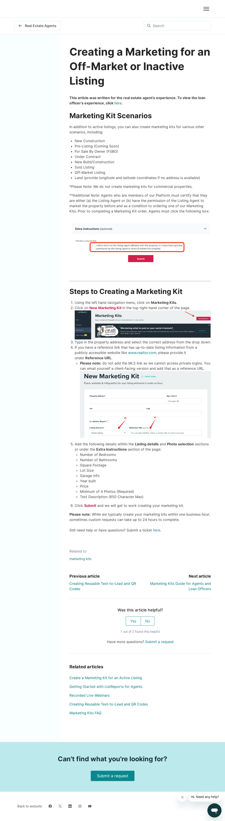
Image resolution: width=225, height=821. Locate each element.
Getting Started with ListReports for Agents (105, 686)
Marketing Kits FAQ (85, 713)
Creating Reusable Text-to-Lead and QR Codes (108, 704)
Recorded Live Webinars (89, 695)
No (147, 621)
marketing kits (80, 559)
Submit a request (159, 642)
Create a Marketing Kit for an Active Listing (105, 678)
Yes (133, 621)
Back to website (29, 806)
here (118, 103)
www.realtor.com (142, 352)
